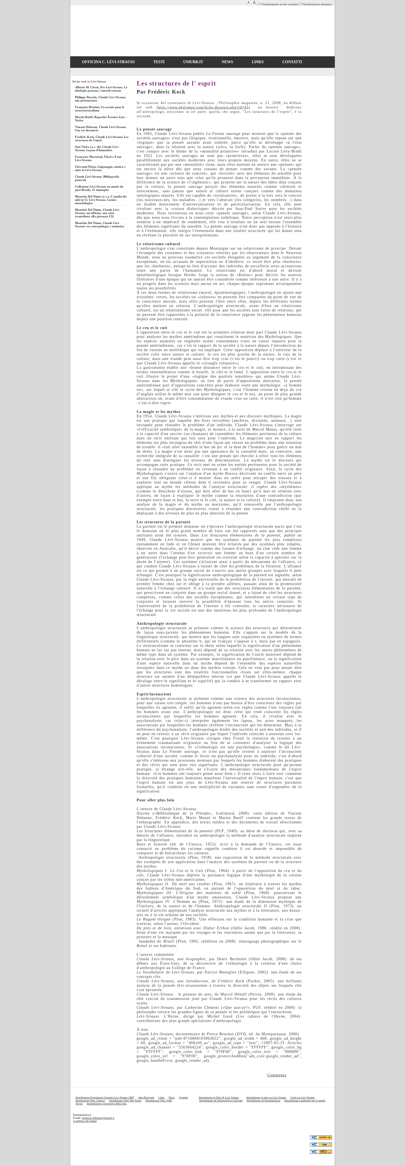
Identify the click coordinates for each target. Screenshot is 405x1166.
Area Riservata (146, 1097)
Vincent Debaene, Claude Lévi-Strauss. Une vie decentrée (100, 128)
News (172, 1097)
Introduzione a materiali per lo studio (304, 1100)
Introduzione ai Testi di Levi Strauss (219, 1097)
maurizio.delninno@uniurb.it (98, 1117)
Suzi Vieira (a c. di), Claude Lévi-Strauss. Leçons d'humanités (97, 148)
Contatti (183, 1097)
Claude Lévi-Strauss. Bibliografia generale (97, 178)
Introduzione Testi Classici (90, 1100)
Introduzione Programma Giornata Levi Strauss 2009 (104, 1097)
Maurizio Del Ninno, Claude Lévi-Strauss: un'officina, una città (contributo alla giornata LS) (97, 213)
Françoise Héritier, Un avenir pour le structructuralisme (99, 108)
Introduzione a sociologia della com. (107, 1103)
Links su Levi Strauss (302, 1097)
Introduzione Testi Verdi (158, 1100)
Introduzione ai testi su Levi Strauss (266, 1097)
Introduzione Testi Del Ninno (125, 1100)
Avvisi (79, 1103)
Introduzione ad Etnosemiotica (263, 1100)
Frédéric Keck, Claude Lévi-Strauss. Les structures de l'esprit (101, 138)
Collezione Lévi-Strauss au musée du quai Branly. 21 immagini (99, 188)
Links (161, 1097)
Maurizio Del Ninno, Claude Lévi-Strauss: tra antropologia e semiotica (99, 224)
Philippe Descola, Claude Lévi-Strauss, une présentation (100, 98)
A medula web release (85, 1120)
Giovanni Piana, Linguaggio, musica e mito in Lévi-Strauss (100, 168)
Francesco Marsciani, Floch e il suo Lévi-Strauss (98, 158)
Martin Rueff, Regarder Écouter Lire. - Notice (101, 118)
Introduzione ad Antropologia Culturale (220, 1100)
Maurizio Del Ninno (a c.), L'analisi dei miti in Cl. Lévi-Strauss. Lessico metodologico (100, 200)
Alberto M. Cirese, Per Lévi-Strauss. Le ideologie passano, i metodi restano (101, 89)
